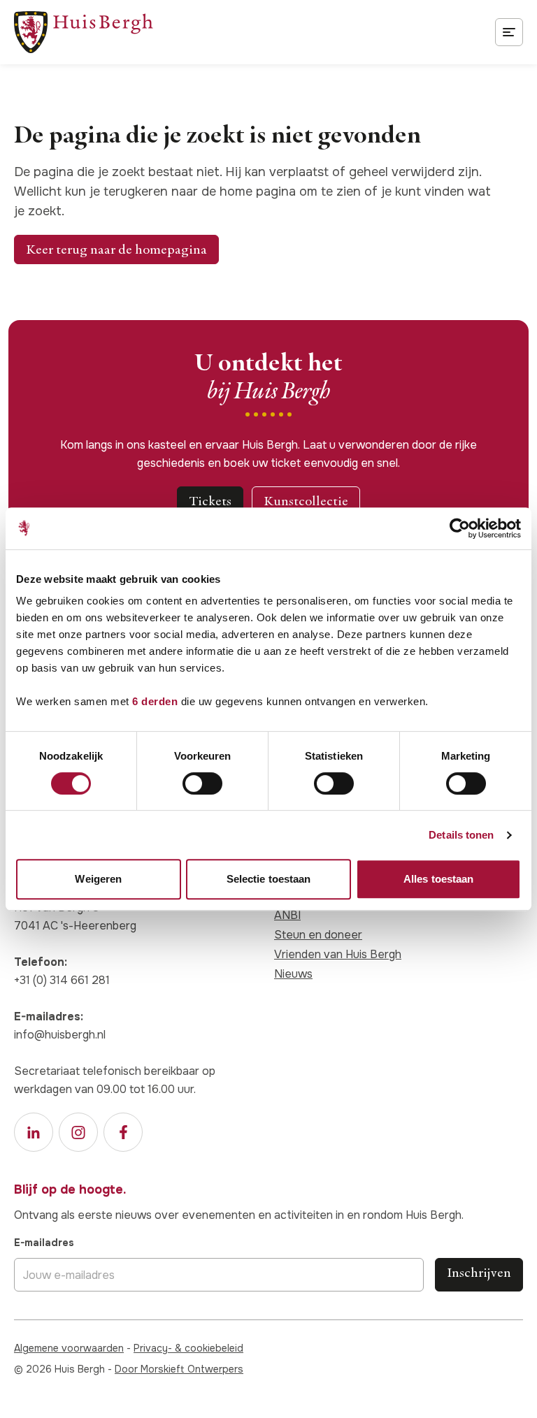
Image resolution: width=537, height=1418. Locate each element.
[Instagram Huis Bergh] (78, 1132)
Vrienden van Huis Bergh (337, 954)
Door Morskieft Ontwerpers (179, 1369)
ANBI (287, 915)
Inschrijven (479, 1272)
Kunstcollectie (306, 500)
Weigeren (98, 879)
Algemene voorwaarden (69, 1348)
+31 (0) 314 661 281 (62, 980)
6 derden (155, 701)
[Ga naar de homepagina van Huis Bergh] (83, 32)
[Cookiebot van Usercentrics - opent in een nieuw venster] (460, 528)
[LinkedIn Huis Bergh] (33, 1132)
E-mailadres (44, 1242)
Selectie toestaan (269, 879)
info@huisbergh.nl (60, 1034)
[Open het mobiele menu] (509, 32)
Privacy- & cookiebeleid (188, 1348)
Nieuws (293, 974)
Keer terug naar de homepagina (116, 249)
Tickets (210, 500)
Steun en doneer (318, 934)
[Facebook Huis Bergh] (123, 1132)
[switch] (202, 783)
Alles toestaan (438, 879)
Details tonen (461, 835)
